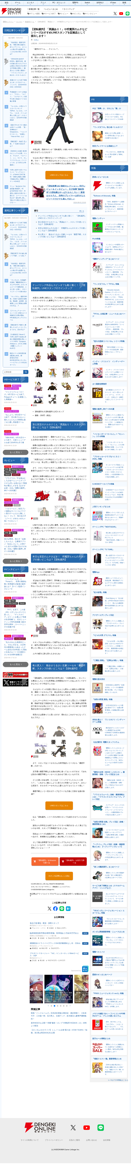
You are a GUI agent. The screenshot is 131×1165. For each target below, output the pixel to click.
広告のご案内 (74, 1140)
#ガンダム (77, 14)
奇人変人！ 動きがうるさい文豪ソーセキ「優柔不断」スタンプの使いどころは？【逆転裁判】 (62, 235)
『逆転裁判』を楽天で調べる (74, 861)
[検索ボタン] (25, 372)
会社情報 (106, 1140)
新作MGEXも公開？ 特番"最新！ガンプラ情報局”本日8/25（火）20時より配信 (59, 1024)
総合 (6, 3)
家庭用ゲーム (29, 22)
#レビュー (64, 14)
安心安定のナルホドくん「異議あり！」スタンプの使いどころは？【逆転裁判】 (62, 223)
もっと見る (15, 452)
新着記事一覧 (34, 9)
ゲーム (17, 3)
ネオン (36, 40)
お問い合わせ (91, 1140)
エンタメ (30, 3)
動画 (124, 3)
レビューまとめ (51, 9)
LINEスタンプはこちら (59, 175)
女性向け (100, 3)
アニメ (43, 3)
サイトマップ (69, 9)
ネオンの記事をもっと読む (59, 876)
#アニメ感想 (35, 14)
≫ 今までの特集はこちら (118, 1080)
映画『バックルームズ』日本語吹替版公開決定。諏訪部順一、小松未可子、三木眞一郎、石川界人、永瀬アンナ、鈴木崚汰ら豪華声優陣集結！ (58, 1016)
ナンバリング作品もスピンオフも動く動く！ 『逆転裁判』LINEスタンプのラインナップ (62, 217)
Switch (87, 3)
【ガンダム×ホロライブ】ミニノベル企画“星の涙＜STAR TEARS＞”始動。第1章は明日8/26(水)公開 (59, 1031)
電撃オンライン (8, 22)
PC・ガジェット (59, 3)
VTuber (113, 3)
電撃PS (75, 3)
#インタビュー (91, 14)
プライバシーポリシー (54, 1140)
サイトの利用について (30, 1140)
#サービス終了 (50, 14)
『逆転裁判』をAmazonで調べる (46, 861)
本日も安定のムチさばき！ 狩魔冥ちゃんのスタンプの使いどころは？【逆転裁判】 (62, 229)
